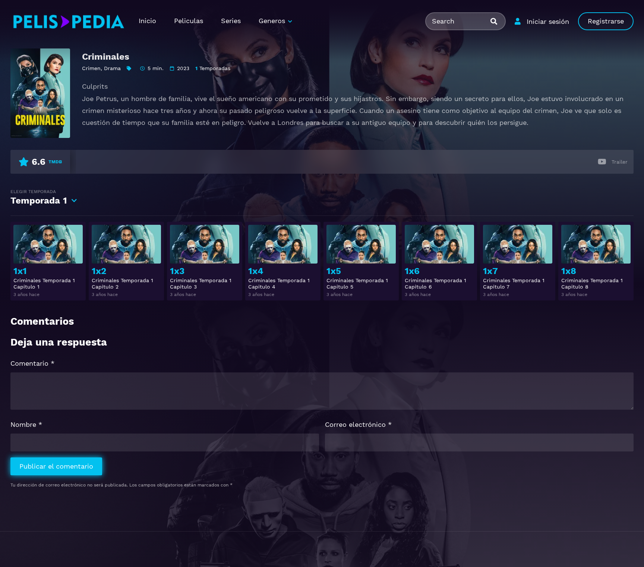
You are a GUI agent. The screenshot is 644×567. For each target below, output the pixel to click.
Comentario (32, 363)
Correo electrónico (358, 424)
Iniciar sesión (548, 21)
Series (231, 21)
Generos (272, 21)
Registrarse (606, 21)
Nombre (26, 424)
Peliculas (188, 21)
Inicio (147, 21)
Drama (112, 68)
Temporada (38, 197)
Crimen (91, 68)
